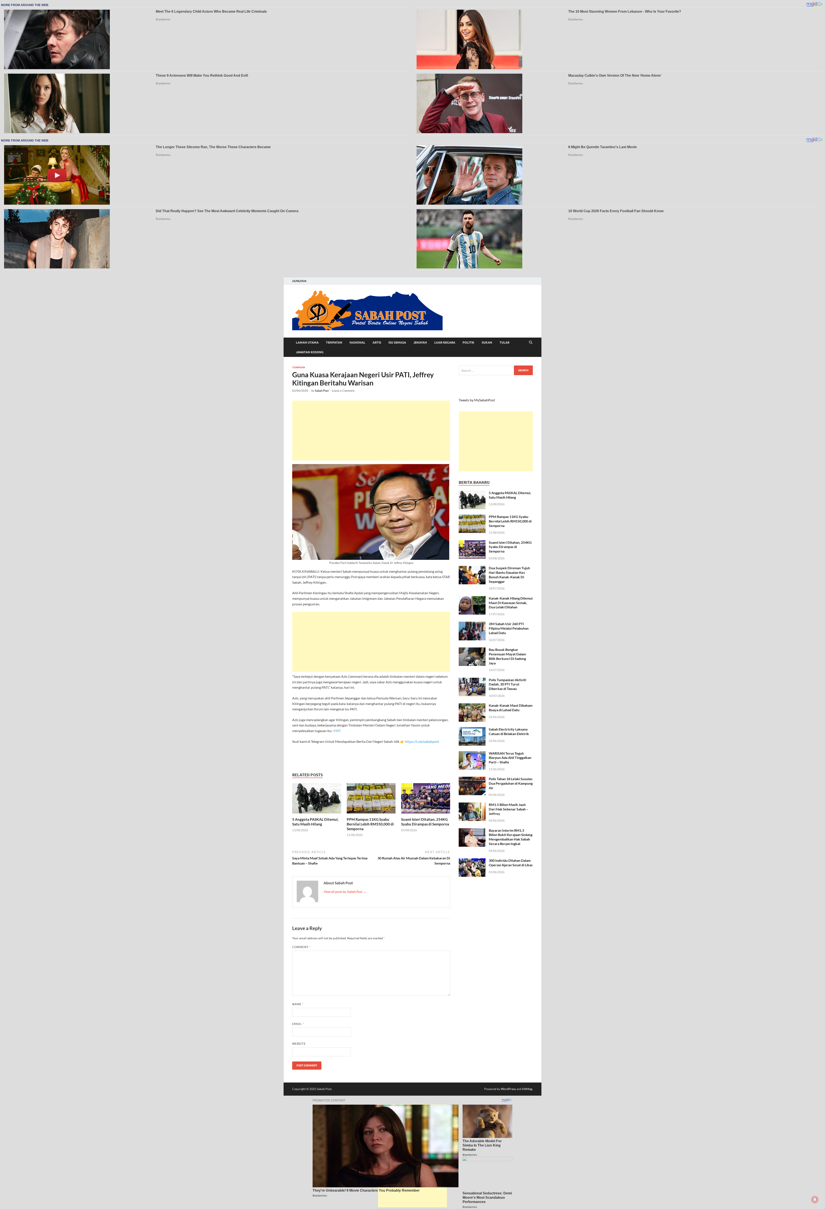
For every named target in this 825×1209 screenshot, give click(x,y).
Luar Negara (444, 342)
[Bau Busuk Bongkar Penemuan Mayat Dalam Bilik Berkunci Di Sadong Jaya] (472, 650)
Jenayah (420, 342)
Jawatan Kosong (310, 352)
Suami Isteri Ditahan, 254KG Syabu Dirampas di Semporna (425, 821)
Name (298, 1004)
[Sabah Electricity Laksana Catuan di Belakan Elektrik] (472, 730)
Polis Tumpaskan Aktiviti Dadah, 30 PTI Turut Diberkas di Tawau (507, 684)
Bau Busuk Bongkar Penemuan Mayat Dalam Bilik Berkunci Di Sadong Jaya (507, 656)
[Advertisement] (371, 430)
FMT (337, 731)
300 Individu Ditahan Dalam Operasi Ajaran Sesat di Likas (511, 862)
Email (298, 1024)
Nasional (357, 342)
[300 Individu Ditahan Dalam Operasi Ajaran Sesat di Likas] (472, 861)
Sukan (487, 342)
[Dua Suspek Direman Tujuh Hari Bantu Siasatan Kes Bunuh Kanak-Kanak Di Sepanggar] (472, 568)
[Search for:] (496, 370)
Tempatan (334, 342)
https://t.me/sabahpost (422, 741)
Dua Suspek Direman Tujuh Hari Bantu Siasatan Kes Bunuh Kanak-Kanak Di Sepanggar (509, 574)
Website (299, 1043)
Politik (468, 342)
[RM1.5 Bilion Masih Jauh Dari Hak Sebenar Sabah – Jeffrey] (472, 805)
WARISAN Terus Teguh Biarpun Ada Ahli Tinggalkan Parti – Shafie (510, 757)
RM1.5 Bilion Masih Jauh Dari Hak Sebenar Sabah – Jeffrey (508, 809)
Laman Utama (307, 342)
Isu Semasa (397, 342)
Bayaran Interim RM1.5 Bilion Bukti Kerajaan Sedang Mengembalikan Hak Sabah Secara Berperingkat (510, 837)
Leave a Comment (343, 390)
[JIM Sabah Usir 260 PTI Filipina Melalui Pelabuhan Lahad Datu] (472, 624)
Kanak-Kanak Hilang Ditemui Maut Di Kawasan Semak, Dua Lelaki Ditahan (511, 602)
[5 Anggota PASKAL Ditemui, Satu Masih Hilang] (316, 800)
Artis (377, 342)
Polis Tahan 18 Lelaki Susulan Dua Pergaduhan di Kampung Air (511, 783)
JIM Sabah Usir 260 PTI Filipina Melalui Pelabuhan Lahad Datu (509, 628)
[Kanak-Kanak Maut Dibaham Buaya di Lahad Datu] (472, 706)
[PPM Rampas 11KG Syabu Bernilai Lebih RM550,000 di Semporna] (371, 800)
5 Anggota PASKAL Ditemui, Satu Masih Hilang (315, 821)
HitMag (527, 1089)
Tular (504, 342)
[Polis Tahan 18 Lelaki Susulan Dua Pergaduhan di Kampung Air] (472, 779)
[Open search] (530, 342)
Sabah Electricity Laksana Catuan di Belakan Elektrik (509, 731)
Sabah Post (322, 390)
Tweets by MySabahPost (477, 400)
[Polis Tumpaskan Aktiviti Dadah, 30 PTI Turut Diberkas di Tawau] (472, 680)
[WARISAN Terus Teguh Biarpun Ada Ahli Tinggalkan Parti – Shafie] (472, 754)
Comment (301, 947)
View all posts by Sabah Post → (345, 891)
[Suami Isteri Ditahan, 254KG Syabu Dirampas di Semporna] (425, 800)
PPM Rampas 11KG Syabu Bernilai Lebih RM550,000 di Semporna (370, 824)
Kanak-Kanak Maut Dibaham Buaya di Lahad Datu (510, 707)
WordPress (508, 1089)
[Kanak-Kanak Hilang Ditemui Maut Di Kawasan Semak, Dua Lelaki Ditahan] (472, 599)
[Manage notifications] (814, 1199)
